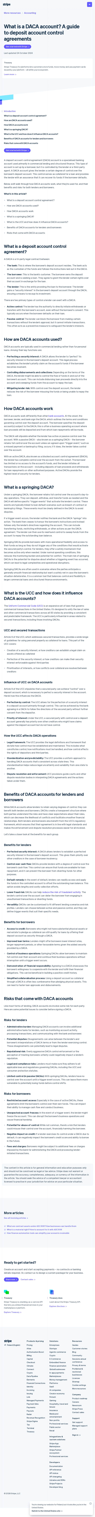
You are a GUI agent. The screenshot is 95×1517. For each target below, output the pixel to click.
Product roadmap (79, 1398)
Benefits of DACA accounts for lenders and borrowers (28, 138)
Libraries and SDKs (57, 1480)
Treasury (31, 1431)
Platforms (53, 1383)
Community (77, 1355)
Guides (75, 1345)
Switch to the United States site (46, 1511)
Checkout (31, 1362)
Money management (58, 1379)
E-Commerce (55, 1359)
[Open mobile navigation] (89, 4)
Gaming (52, 1400)
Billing (29, 1355)
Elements (31, 1379)
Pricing (29, 1345)
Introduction (10, 111)
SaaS (51, 1386)
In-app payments (56, 1372)
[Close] (90, 1504)
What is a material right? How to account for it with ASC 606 (34, 1229)
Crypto (30, 1372)
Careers (75, 1402)
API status (53, 1473)
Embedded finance (57, 1362)
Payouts (30, 1411)
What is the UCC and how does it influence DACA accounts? (31, 134)
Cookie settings (79, 1385)
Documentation (56, 1466)
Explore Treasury (11, 1312)
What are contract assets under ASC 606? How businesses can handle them (41, 1226)
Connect (30, 1369)
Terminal (30, 1428)
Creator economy (57, 1393)
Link (28, 1397)
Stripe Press (77, 1409)
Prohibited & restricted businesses (77, 1372)
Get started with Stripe (16, 46)
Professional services (58, 1423)
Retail (51, 1430)
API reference (55, 1469)
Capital (30, 1359)
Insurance (53, 1410)
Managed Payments (35, 1400)
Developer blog (56, 1487)
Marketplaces (55, 1376)
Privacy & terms (79, 1365)
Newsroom (77, 1405)
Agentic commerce (57, 1352)
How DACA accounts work (16, 125)
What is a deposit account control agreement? (25, 115)
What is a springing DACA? (16, 129)
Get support (77, 1422)
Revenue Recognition (36, 1417)
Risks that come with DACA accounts (21, 143)
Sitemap (75, 1381)
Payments (31, 1407)
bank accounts (56, 415)
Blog (74, 1352)
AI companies (55, 1390)
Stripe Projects (55, 1483)
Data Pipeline (32, 1376)
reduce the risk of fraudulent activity (61, 892)
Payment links (33, 1404)
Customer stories (79, 1348)
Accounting (30, 12)
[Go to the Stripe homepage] (7, 1341)
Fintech (52, 1397)
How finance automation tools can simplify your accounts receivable (38, 1233)
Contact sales (27, 1279)
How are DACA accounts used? (18, 120)
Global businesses (57, 1369)
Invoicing (30, 1390)
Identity (30, 1386)
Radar (29, 1414)
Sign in (75, 1435)
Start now (10, 1279)
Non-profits (54, 1420)
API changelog (55, 1476)
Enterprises (54, 1345)
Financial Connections (36, 1383)
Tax (28, 1424)
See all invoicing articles (15, 1218)
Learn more (9, 74)
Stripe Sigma (32, 1421)
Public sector (55, 1427)
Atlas (29, 1348)
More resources (12, 12)
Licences (76, 1378)
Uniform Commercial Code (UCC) (26, 605)
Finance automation (57, 1366)
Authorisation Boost (35, 1352)
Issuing (30, 1393)
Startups (53, 1348)
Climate (30, 1366)
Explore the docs (57, 1306)
